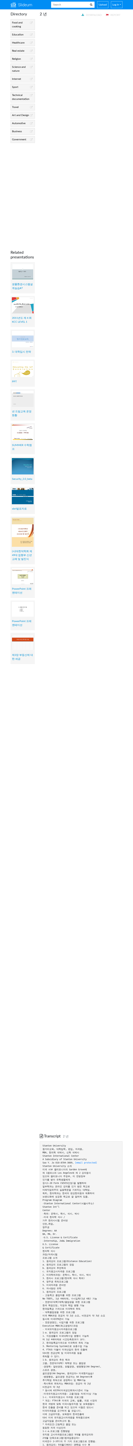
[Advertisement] (23, 194)
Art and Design (20, 115)
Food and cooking (17, 24)
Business (17, 131)
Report (115, 15)
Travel (15, 107)
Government (19, 139)
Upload (103, 4)
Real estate (18, 51)
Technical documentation (20, 97)
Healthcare (18, 42)
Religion (16, 59)
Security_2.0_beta (22, 479)
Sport (15, 87)
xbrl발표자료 (19, 508)
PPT (14, 381)
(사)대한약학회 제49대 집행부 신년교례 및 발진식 (22, 555)
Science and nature (19, 69)
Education (18, 34)
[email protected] (86, 1162)
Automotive (18, 123)
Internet (16, 79)
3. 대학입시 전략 (21, 351)
